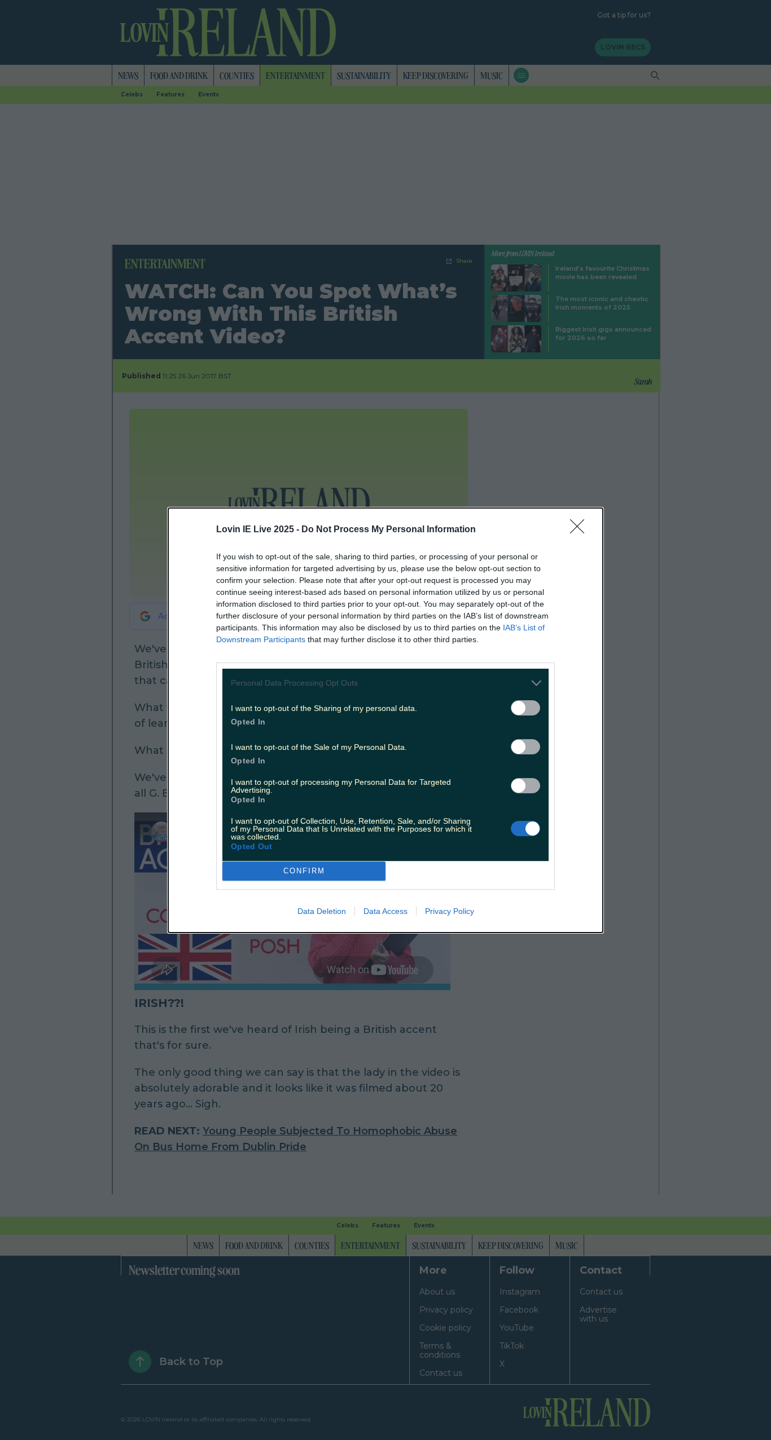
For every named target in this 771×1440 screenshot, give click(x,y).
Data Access (385, 911)
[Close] (581, 530)
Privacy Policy (449, 911)
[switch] (525, 707)
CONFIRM (304, 871)
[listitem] (385, 683)
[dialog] (385, 720)
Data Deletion (321, 911)
